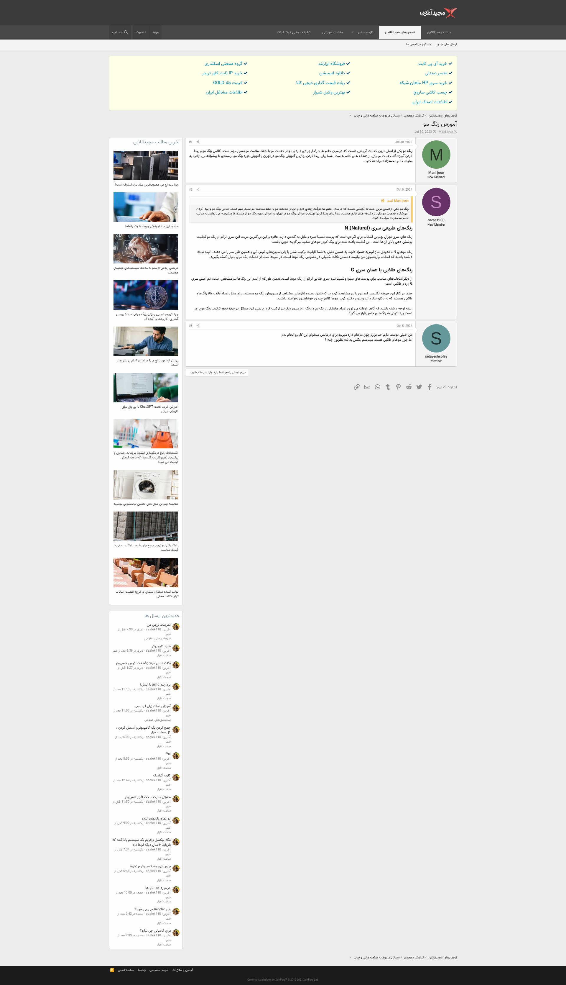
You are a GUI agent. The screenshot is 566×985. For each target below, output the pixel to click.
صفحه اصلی (126, 970)
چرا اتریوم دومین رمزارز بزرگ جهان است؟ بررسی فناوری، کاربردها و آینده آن (147, 316)
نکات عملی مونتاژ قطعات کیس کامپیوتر (143, 663)
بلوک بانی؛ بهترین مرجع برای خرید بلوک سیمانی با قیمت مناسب (146, 548)
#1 (190, 142)
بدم (284, 334)
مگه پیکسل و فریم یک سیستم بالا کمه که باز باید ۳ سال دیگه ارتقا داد (141, 842)
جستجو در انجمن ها (418, 44)
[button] (353, 33)
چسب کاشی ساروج (430, 92)
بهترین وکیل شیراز (329, 92)
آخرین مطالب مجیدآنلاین (156, 142)
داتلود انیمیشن (332, 73)
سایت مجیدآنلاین (439, 32)
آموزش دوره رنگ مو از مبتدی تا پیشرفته (233, 156)
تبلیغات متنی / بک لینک (293, 32)
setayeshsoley (436, 356)
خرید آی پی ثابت (432, 63)
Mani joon (446, 132)
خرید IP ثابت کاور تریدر (222, 73)
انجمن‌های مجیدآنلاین (400, 32)
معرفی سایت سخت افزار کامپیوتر (148, 797)
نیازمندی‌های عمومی (157, 638)
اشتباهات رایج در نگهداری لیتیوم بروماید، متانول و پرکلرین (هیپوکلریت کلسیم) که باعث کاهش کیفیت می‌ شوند (146, 457)
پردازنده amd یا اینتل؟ (155, 684)
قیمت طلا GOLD (227, 83)
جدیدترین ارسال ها (162, 616)
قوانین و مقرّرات (182, 970)
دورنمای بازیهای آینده (156, 818)
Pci (168, 754)
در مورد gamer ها (158, 888)
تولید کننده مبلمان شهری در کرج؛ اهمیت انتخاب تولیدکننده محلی (147, 594)
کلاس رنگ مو (212, 151)
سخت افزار (164, 655)
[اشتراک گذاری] (198, 142)
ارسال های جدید (446, 44)
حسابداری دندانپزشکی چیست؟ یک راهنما (151, 226)
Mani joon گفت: (397, 201)
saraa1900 (436, 220)
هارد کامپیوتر (161, 646)
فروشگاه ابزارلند (331, 63)
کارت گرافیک (162, 775)
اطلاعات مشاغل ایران (224, 92)
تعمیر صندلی (436, 73)
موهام (358, 334)
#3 (190, 326)
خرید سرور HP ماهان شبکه (423, 83)
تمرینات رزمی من (159, 624)
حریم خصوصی (158, 970)
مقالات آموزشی (332, 32)
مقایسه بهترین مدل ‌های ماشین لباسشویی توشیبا (146, 504)
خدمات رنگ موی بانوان (243, 257)
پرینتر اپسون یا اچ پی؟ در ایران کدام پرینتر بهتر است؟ (147, 363)
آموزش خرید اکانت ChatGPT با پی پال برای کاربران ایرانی (150, 409)
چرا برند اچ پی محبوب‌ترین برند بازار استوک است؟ (146, 184)
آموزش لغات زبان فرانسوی (152, 706)
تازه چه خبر (365, 32)
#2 (190, 190)
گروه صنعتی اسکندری (223, 63)
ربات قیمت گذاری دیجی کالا (320, 83)
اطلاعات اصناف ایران (429, 102)
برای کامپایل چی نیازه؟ (155, 930)
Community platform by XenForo (283, 980)
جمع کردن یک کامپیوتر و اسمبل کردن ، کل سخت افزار (143, 730)
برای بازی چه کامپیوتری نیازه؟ (150, 866)
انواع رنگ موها (299, 278)
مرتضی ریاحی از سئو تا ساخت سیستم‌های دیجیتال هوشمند (145, 270)
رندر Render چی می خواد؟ (152, 909)
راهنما (142, 970)
